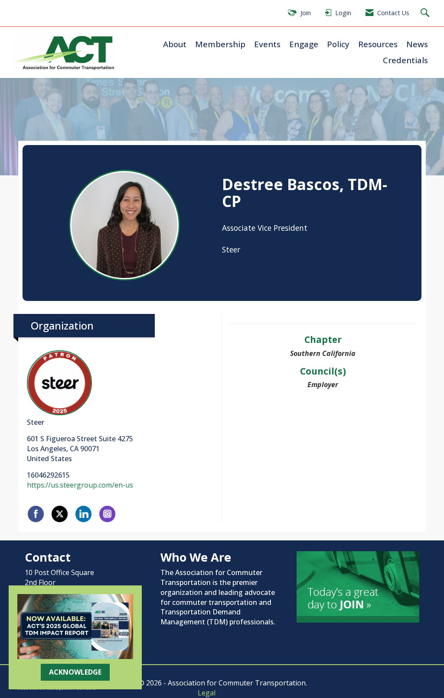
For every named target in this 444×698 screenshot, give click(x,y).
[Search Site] (426, 13)
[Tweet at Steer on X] (60, 514)
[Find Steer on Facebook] (36, 514)
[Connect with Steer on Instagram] (107, 514)
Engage (303, 44)
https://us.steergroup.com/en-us (80, 485)
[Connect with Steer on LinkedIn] (83, 514)
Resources (378, 44)
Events (267, 44)
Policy (338, 44)
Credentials (405, 60)
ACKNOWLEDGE (75, 672)
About (174, 44)
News (417, 44)
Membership (220, 44)
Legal (206, 693)
